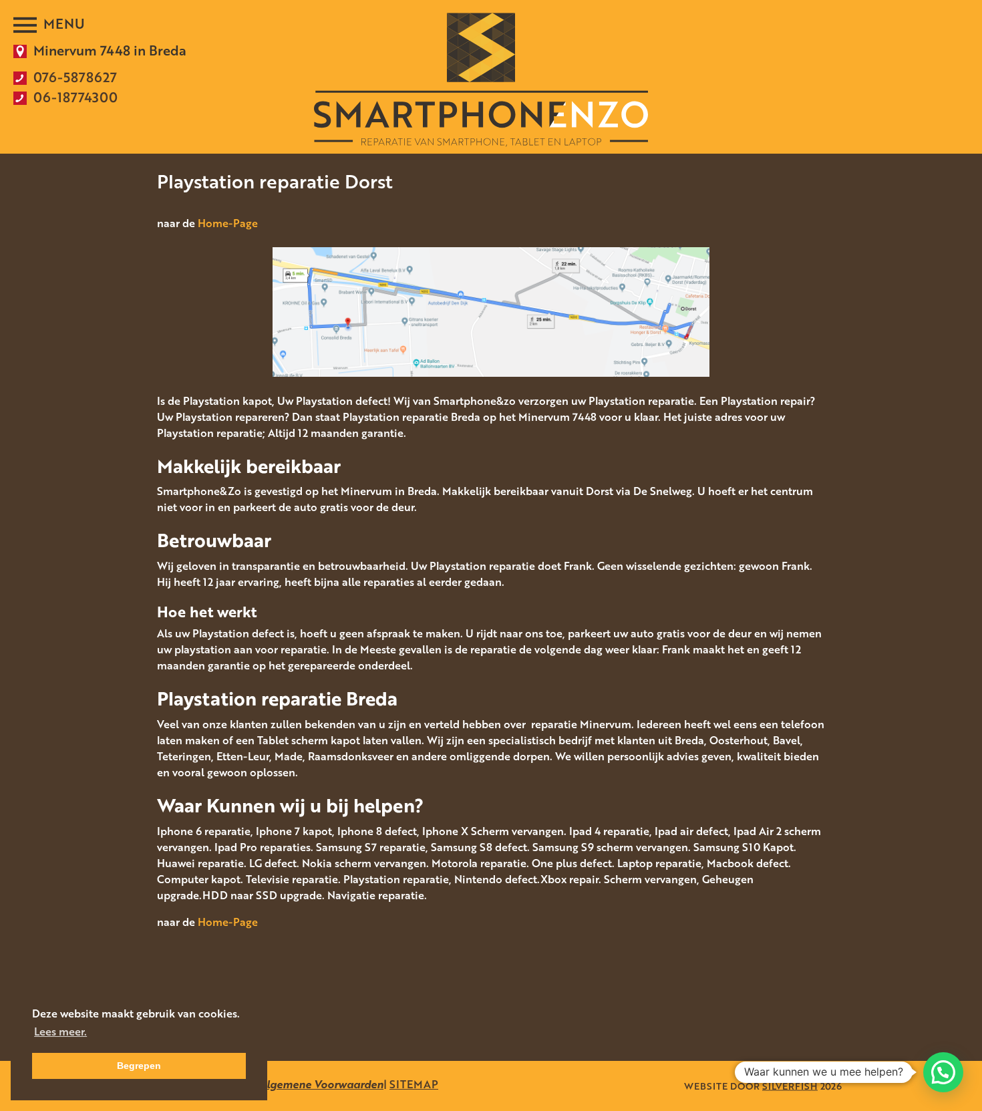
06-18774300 (75, 97)
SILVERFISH (790, 1086)
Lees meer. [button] (60, 1031)
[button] (943, 1072)
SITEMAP (413, 1084)
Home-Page (228, 223)
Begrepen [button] (139, 1065)
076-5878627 (75, 77)
